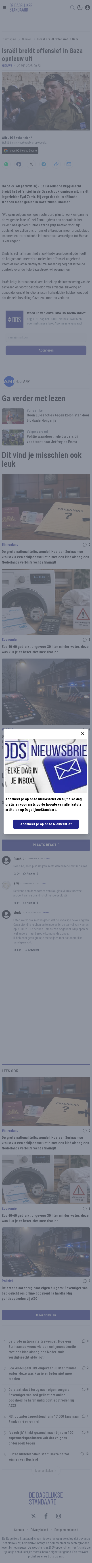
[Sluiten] (82, 733)
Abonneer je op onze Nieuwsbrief (46, 824)
